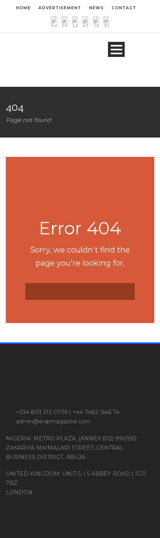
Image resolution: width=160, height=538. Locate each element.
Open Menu (116, 49)
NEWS (96, 7)
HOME (23, 7)
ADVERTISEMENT (59, 7)
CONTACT (123, 7)
